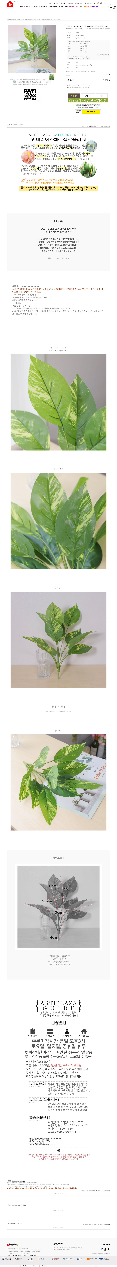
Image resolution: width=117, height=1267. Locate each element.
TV (21, 7)
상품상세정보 (92, 126)
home (8, 19)
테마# (66, 7)
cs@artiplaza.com (18, 1253)
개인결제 (86, 3)
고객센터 (92, 3)
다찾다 (112, 8)
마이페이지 (70, 3)
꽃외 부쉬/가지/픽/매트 (28, 19)
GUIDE (26, 1256)
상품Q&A (107, 126)
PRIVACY (21, 1256)
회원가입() (60, 3)
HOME (8, 1256)
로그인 (50, 3)
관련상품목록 (84, 126)
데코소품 (60, 7)
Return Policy (33, 1256)
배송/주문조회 (78, 3)
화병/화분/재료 (53, 7)
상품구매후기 (100, 126)
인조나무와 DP (43, 7)
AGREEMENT (14, 1256)
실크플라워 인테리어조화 (31, 7)
